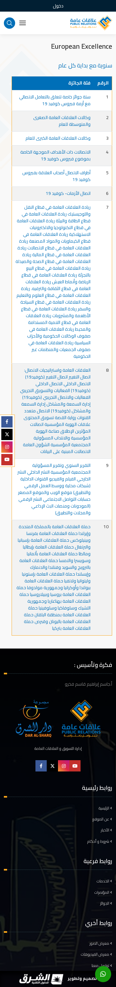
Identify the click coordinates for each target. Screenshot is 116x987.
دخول (58, 6)
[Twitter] (7, 434)
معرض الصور (100, 943)
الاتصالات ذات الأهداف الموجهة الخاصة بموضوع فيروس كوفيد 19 (55, 155)
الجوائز (105, 903)
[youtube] (7, 459)
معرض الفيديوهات (95, 954)
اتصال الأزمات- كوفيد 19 (68, 193)
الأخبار (105, 830)
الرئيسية (104, 808)
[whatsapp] (103, 974)
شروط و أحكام (98, 841)
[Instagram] (7, 447)
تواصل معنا (101, 965)
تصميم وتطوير (81, 978)
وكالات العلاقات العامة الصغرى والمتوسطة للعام (62, 120)
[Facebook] (7, 422)
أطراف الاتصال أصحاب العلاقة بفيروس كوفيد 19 (56, 176)
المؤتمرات (102, 892)
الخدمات (103, 881)
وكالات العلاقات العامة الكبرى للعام (58, 138)
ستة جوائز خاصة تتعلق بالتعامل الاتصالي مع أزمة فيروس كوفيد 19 (55, 100)
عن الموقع (101, 819)
